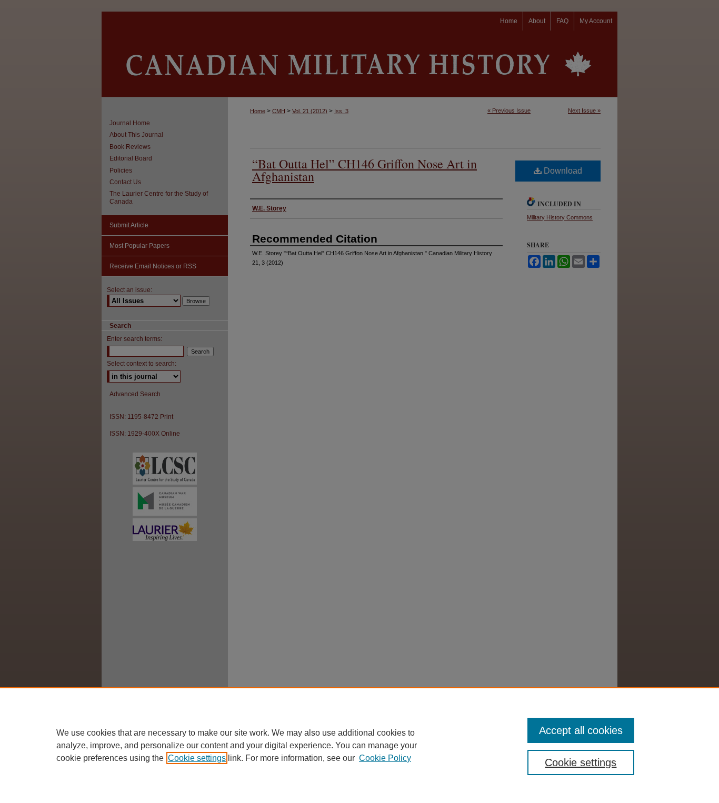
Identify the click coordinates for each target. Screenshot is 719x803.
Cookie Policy (385, 758)
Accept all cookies (581, 730)
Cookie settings (197, 758)
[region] (359, 745)
